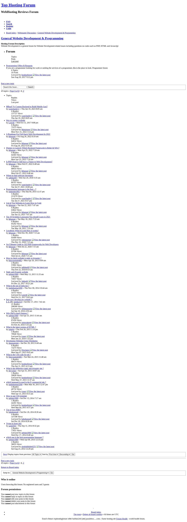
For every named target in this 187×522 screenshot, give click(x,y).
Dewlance (25, 350)
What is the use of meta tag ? (17, 286)
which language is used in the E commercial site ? (26, 382)
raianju (11, 329)
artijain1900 (13, 274)
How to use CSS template (16, 396)
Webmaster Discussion (27, 33)
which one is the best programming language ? (24, 437)
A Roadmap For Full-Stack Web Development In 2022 (28, 134)
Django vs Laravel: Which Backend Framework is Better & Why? (32, 148)
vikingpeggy (26, 240)
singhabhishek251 (28, 446)
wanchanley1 (14, 109)
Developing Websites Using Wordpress (22, 341)
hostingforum (26, 75)
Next (5, 454)
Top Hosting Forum (18, 5)
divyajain (12, 371)
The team (77, 514)
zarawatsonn (26, 322)
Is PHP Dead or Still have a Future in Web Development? (29, 162)
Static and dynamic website (17, 272)
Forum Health (121, 519)
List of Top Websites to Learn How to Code (23, 203)
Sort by (45, 454)
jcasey (23, 336)
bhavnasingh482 (15, 260)
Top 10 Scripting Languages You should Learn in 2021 (28, 217)
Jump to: (6, 473)
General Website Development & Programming (57, 33)
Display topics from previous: (20, 454)
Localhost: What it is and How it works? (22, 231)
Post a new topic (7, 83)
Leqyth (11, 123)
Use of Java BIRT (13, 410)
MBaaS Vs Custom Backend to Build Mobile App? (26, 107)
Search (9, 24)
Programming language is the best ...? (21, 189)
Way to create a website (15, 120)
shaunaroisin (14, 343)
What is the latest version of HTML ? (21, 327)
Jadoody (24, 281)
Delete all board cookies (92, 514)
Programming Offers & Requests (19, 66)
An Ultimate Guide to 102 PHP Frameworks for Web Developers (32, 244)
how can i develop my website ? (19, 299)
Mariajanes (25, 129)
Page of (14, 91)
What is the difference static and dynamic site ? (25, 368)
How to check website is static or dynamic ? (23, 258)
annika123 (18, 302)
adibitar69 (13, 178)
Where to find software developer (19, 175)
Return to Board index (10, 467)
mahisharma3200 (15, 288)
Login (8, 28)
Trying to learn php (13, 423)
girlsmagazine (27, 309)
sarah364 (12, 426)
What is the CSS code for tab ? (18, 355)
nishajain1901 (14, 192)
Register (9, 26)
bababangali (13, 412)
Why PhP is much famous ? (17, 313)
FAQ (8, 22)
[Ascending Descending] (67, 454)
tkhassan (12, 136)
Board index (11, 33)
